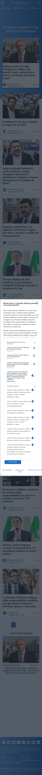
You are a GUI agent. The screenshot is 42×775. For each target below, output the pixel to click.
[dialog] (21, 387)
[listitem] (21, 342)
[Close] (38, 303)
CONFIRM (13, 462)
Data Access (19, 470)
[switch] (33, 348)
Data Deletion (7, 470)
